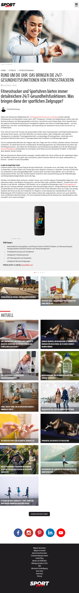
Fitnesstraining (26, 70)
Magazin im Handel (39, 550)
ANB (39, 565)
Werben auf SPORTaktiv (39, 560)
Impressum (39, 573)
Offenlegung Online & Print (39, 563)
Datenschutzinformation (39, 553)
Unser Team (39, 571)
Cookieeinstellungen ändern (39, 555)
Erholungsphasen (69, 184)
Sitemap (39, 576)
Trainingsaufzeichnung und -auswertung (44, 117)
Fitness (12, 70)
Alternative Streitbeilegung (39, 568)
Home (3, 70)
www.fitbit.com (27, 265)
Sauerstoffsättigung (8, 149)
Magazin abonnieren (39, 548)
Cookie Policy (39, 558)
